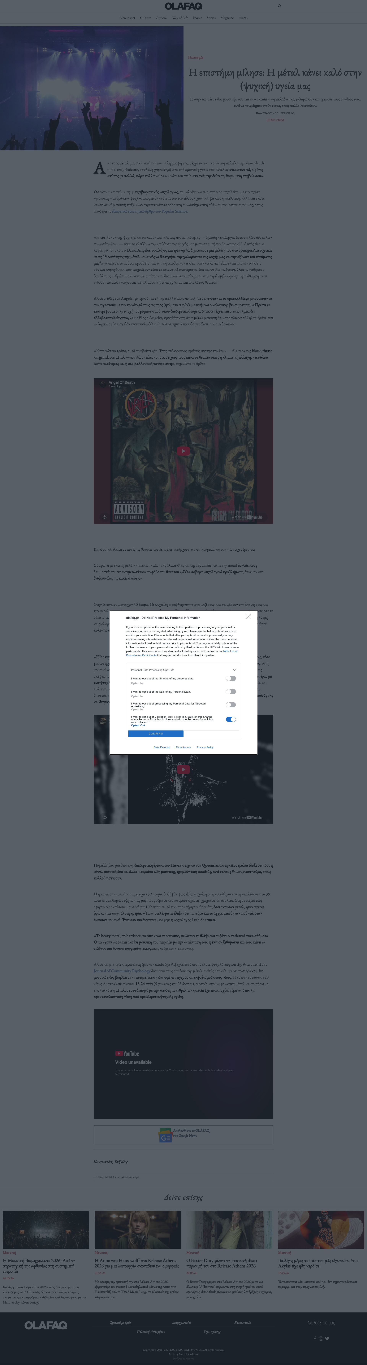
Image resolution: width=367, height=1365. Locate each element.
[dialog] (183, 683)
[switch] (231, 678)
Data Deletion (162, 747)
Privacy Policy (205, 747)
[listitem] (183, 670)
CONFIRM (156, 733)
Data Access (183, 747)
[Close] (249, 618)
